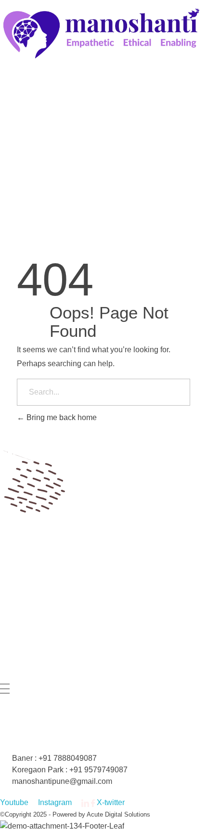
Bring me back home (61, 417)
